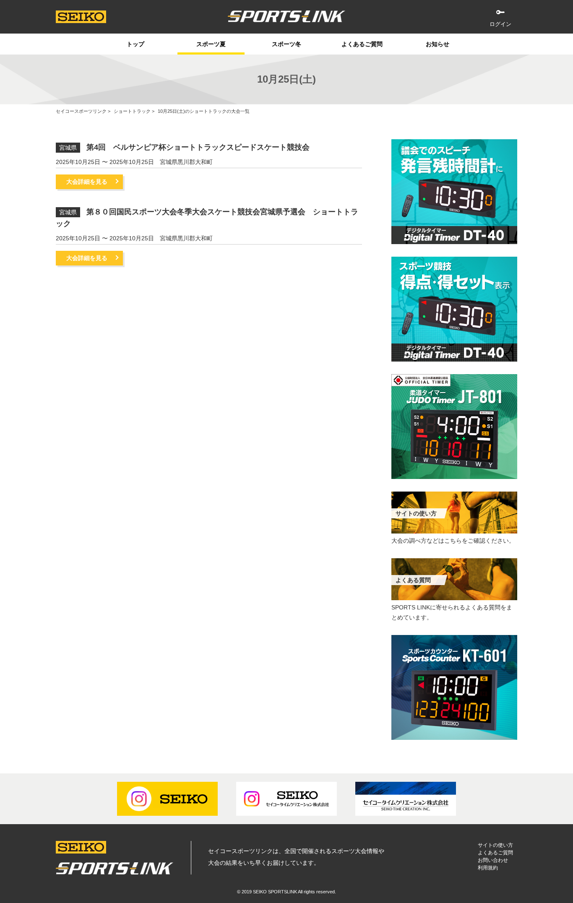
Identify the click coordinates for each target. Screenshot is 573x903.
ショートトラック (132, 111)
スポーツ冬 (286, 44)
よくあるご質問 (362, 44)
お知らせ (437, 44)
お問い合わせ (493, 860)
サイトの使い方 (495, 845)
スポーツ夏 (211, 44)
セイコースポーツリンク (81, 111)
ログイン (500, 24)
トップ (135, 44)
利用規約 (488, 868)
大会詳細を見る (86, 181)
